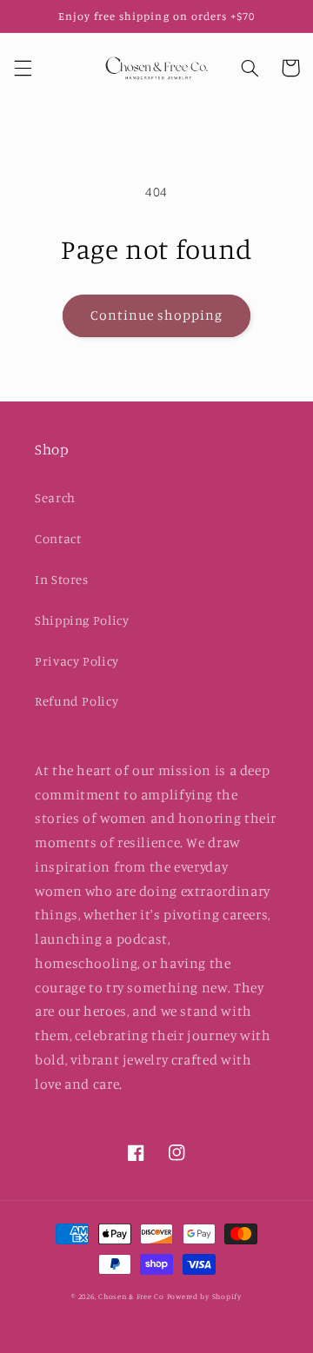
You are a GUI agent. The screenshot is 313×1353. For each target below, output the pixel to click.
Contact (58, 538)
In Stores (62, 579)
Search (55, 497)
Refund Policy (76, 700)
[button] (23, 68)
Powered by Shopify (204, 1296)
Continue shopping (156, 315)
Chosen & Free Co (131, 1296)
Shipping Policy (82, 620)
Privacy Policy (77, 660)
